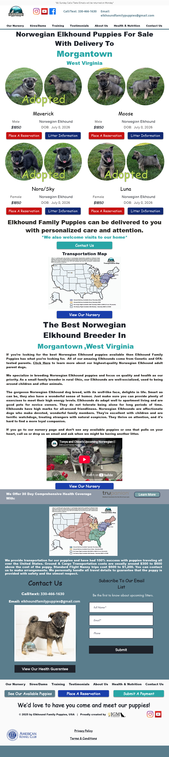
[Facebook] (52, 11)
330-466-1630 (87, 11)
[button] (147, 494)
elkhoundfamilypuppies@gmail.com (127, 15)
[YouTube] (44, 11)
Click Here (42, 363)
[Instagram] (36, 11)
